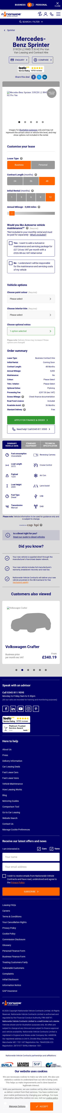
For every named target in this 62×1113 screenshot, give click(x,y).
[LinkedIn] (13, 709)
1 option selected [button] (18, 331)
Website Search (9, 818)
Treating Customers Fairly (15, 962)
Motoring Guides (10, 801)
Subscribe (29, 891)
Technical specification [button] (50, 444)
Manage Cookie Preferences (16, 829)
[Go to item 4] (37, 122)
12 (52, 198)
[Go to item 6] (46, 670)
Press (5, 755)
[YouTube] (21, 709)
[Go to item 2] (25, 122)
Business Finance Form (13, 956)
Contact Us (7, 824)
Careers (6, 911)
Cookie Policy (8, 933)
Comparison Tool (10, 806)
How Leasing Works (12, 789)
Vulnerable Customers (13, 968)
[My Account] (46, 14)
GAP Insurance (9, 991)
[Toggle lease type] (30, 5)
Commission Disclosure (13, 939)
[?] (21, 158)
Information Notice (11, 985)
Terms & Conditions (11, 916)
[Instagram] (28, 709)
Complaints (8, 973)
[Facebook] (5, 709)
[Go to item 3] (31, 122)
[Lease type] (40, 13)
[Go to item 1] (19, 122)
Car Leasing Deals (11, 766)
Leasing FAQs (9, 905)
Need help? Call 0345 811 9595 (32, 429)
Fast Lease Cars (10, 772)
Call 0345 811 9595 (13, 692)
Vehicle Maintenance (12, 784)
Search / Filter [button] (31, 22)
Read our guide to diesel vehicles (29, 537)
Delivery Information (12, 761)
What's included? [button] (38, 235)
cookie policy (52, 1098)
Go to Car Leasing (11, 812)
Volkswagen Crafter (22, 647)
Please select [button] (16, 299)
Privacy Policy (17, 882)
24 (18, 182)
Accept (44, 1106)
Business (20, 4)
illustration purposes (28, 130)
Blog (4, 795)
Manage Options (17, 1106)
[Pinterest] (36, 709)
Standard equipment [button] (31, 444)
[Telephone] (51, 14)
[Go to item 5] (42, 122)
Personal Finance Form (13, 951)
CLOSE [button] (57, 6)
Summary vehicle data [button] (11, 444)
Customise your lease (21, 146)
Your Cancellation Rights (14, 922)
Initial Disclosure (10, 979)
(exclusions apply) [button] (20, 582)
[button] (58, 14)
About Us (6, 749)
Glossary (6, 945)
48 (50, 182)
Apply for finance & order (29, 420)
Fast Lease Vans (10, 778)
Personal (41, 4)
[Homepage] (11, 14)
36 (34, 182)
